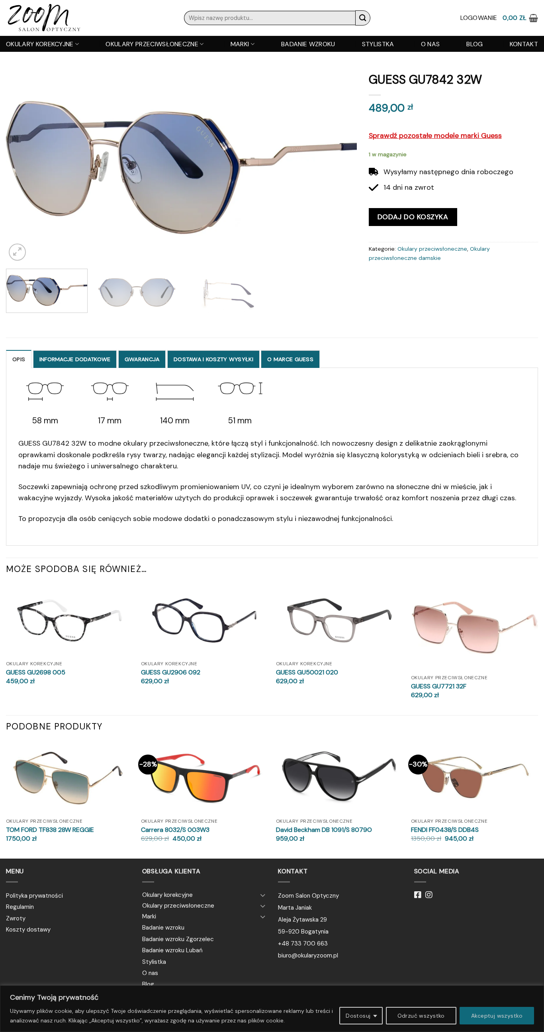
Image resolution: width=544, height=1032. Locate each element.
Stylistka (378, 44)
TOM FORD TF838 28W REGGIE (50, 830)
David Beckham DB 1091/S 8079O (324, 830)
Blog (474, 44)
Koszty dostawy (28, 930)
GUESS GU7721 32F (438, 686)
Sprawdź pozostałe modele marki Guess (435, 135)
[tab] (18, 359)
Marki (240, 44)
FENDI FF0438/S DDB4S (445, 830)
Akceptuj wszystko (496, 1015)
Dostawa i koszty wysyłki (213, 359)
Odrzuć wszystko (421, 1015)
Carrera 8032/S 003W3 (175, 830)
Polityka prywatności (34, 896)
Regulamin (20, 907)
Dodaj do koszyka (413, 217)
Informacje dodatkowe (75, 359)
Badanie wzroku (308, 44)
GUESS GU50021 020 (307, 672)
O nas (430, 44)
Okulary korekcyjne (40, 44)
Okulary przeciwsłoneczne (152, 44)
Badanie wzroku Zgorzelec (178, 939)
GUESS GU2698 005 (35, 672)
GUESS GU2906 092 (170, 672)
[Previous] (23, 165)
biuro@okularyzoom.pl (308, 955)
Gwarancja (142, 359)
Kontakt (524, 44)
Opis (18, 359)
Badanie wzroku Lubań (172, 950)
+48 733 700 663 (303, 943)
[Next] (340, 165)
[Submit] (362, 17)
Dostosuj (358, 1015)
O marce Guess (290, 359)
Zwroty (15, 918)
